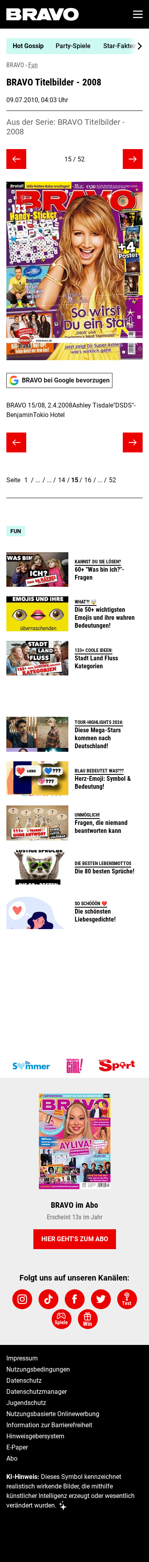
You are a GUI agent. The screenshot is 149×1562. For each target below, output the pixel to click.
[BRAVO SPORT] (118, 1066)
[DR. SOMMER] (31, 1066)
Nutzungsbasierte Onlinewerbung (52, 1414)
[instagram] (22, 1299)
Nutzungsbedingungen (38, 1369)
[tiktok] (48, 1299)
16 (87, 480)
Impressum (22, 1358)
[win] (88, 1319)
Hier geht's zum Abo (74, 1239)
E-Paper (17, 1447)
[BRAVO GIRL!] (75, 1066)
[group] (71, 46)
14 (61, 480)
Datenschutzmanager (36, 1391)
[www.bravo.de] (42, 14)
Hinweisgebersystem (35, 1436)
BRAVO (15, 65)
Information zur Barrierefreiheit (49, 1425)
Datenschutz (24, 1380)
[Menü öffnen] (138, 14)
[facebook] (75, 1299)
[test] (127, 1299)
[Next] (135, 46)
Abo (11, 1458)
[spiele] (62, 1319)
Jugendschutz (26, 1403)
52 (112, 480)
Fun (33, 65)
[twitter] (101, 1299)
